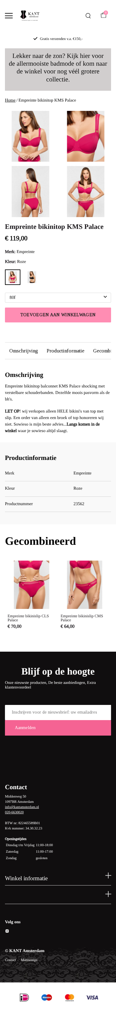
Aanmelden (25, 727)
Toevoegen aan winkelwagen (58, 315)
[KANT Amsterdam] (29, 15)
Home (10, 100)
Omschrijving (23, 351)
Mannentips (29, 960)
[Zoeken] (88, 16)
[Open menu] (9, 15)
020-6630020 (14, 812)
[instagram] (7, 932)
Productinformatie (65, 351)
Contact (10, 960)
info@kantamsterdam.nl (22, 807)
